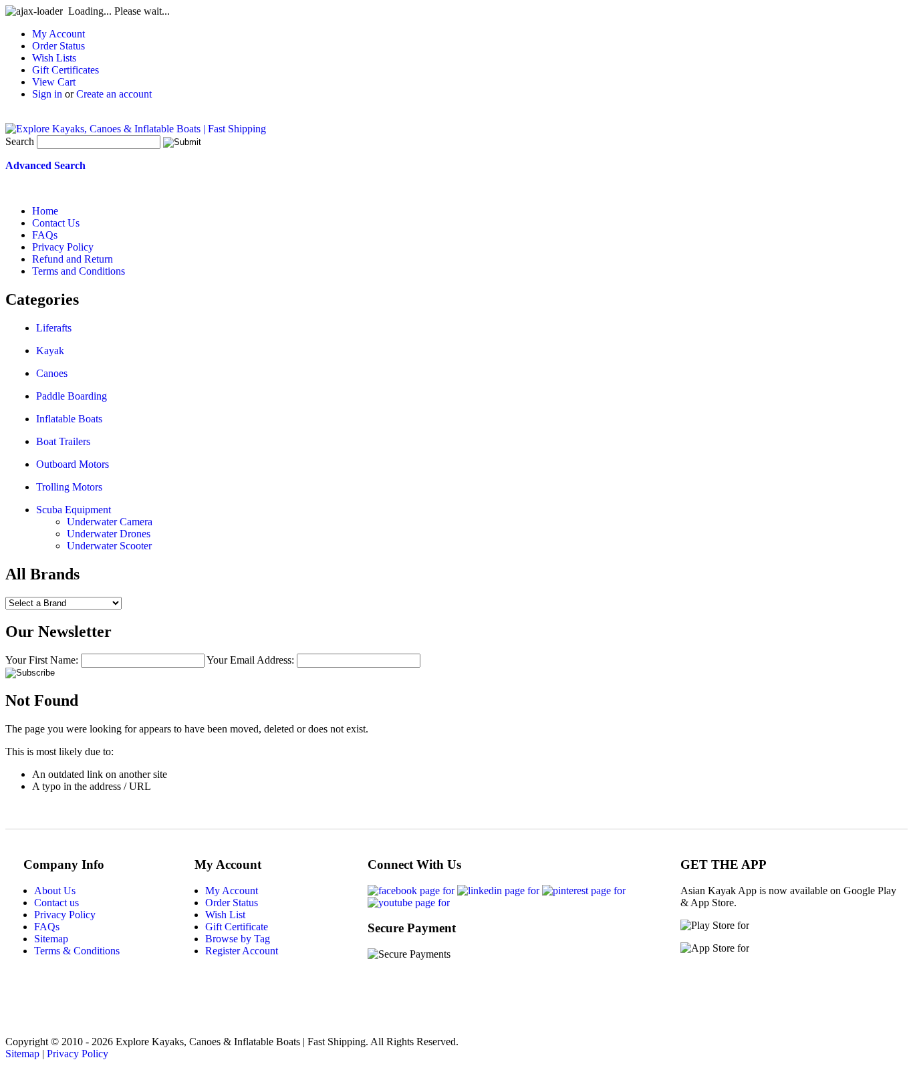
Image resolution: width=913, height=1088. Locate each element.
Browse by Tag (237, 938)
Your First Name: (41, 660)
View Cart (54, 82)
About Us (55, 890)
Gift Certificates (65, 70)
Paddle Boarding (71, 396)
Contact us (56, 902)
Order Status (58, 45)
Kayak (50, 350)
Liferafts (54, 327)
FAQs (46, 926)
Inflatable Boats (69, 418)
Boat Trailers (63, 441)
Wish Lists (54, 57)
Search (19, 141)
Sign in (47, 94)
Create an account (114, 94)
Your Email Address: (250, 660)
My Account (58, 33)
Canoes (52, 373)
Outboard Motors (72, 464)
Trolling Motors (69, 487)
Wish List (225, 914)
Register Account (241, 950)
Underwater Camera (109, 521)
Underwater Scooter (109, 545)
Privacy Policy (65, 914)
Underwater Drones (108, 533)
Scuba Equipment (73, 509)
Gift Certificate (236, 926)
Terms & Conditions (77, 950)
